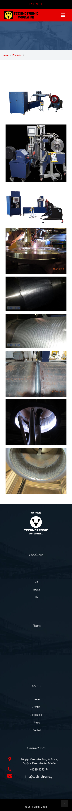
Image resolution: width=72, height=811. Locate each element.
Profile (37, 707)
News (37, 722)
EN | (37, 4)
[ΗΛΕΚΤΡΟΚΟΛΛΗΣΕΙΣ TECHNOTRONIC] (21, 15)
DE (41, 4)
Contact (37, 730)
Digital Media (40, 806)
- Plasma (36, 625)
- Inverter (36, 589)
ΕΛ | (32, 4)
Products (37, 714)
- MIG (36, 582)
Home (37, 699)
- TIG (36, 596)
